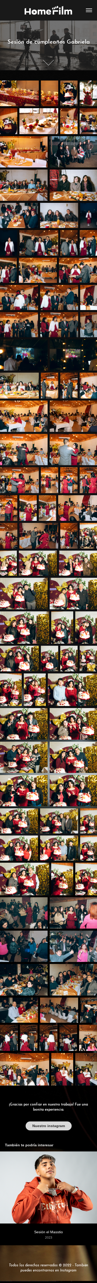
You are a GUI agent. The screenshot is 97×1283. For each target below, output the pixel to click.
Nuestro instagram (48, 1126)
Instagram (68, 1269)
